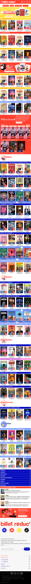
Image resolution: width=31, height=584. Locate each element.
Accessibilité (21, 578)
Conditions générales (5, 575)
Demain (12, 5)
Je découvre (19, 122)
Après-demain (18, 5)
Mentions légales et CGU (7, 577)
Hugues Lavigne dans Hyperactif (11, 502)
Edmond (6, 490)
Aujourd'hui (6, 5)
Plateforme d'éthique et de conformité (10, 578)
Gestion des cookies (6, 580)
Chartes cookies (17, 577)
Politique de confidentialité (16, 575)
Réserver (4, 137)
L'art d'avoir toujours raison (10, 496)
